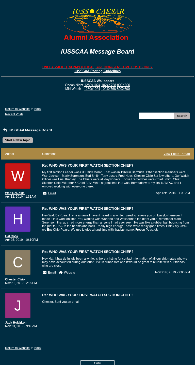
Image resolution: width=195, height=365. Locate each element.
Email (52, 193)
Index (37, 109)
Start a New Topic (17, 140)
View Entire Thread (177, 154)
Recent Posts (14, 114)
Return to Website (17, 109)
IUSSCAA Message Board (30, 130)
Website (69, 272)
